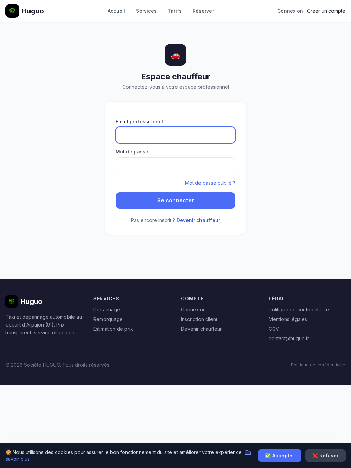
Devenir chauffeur (198, 220)
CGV (274, 329)
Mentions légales (288, 319)
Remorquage (108, 319)
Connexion (290, 11)
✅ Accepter (279, 455)
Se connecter (175, 200)
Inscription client (199, 319)
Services (146, 11)
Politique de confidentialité (299, 309)
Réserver (203, 11)
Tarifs (175, 11)
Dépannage (106, 309)
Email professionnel (139, 121)
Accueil (116, 11)
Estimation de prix (113, 329)
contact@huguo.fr (289, 338)
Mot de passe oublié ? (210, 183)
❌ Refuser (325, 455)
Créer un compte (326, 11)
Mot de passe (132, 152)
